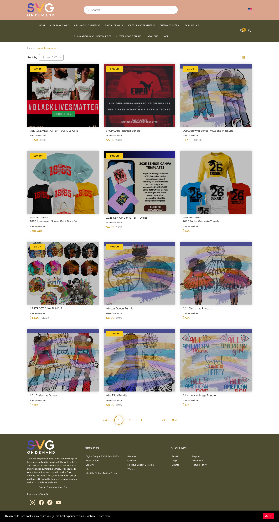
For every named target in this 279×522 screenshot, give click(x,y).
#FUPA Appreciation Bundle (123, 130)
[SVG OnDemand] (40, 9)
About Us (44, 494)
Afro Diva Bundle (116, 395)
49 (163, 420)
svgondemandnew (38, 135)
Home (30, 48)
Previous (106, 420)
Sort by (32, 57)
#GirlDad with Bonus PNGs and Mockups (208, 130)
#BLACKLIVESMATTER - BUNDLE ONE (54, 130)
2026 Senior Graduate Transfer (201, 221)
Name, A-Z (49, 57)
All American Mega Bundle (199, 395)
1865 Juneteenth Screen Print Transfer (53, 221)
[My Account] (249, 30)
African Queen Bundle (119, 308)
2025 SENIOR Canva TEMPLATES (127, 217)
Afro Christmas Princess (197, 308)
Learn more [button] (104, 516)
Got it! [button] (268, 516)
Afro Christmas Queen (43, 395)
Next (174, 420)
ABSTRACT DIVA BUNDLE (46, 308)
